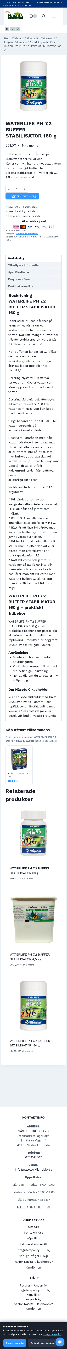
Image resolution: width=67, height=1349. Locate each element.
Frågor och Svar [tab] (19, 279)
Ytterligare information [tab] (24, 265)
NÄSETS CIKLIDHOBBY (33, 1131)
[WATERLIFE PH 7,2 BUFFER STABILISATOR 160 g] (33, 87)
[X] (12, 29)
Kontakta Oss (33, 1232)
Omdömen (33, 1267)
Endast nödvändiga (42, 1343)
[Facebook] (7, 29)
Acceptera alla (15, 1343)
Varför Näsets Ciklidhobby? (33, 1261)
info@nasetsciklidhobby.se (33, 1169)
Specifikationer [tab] (18, 272)
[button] (59, 1342)
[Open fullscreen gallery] (58, 111)
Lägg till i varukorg (22, 196)
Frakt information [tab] (20, 286)
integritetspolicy (52, 1334)
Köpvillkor (34, 1238)
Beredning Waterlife (27, 233)
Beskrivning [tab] (16, 258)
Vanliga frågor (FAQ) (33, 1256)
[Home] (6, 38)
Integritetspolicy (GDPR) (33, 1250)
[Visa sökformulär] (43, 16)
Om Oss (33, 1226)
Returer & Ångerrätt (33, 1244)
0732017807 (33, 1157)
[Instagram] (17, 29)
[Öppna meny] (56, 16)
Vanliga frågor (34, 1299)
